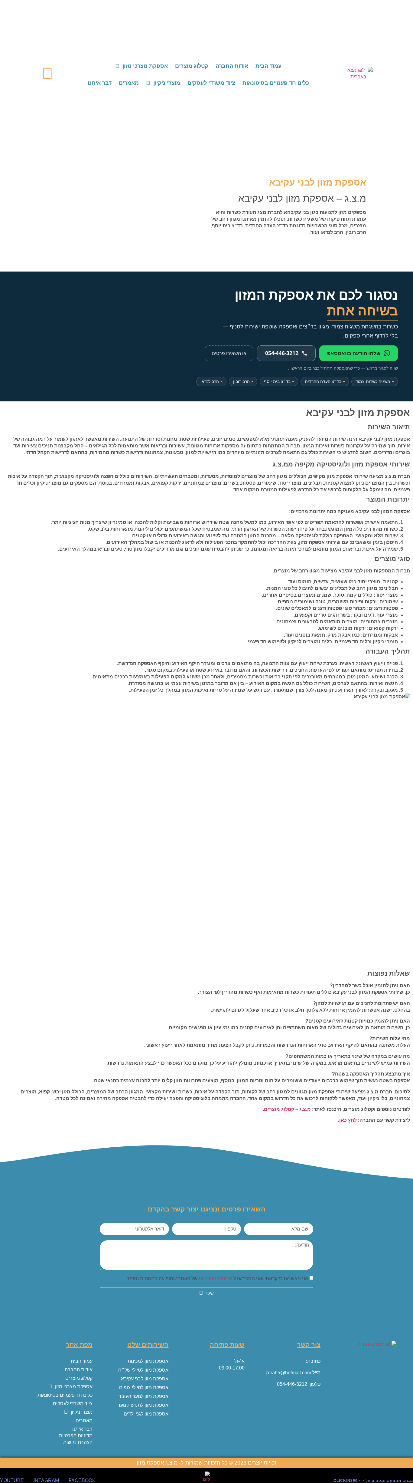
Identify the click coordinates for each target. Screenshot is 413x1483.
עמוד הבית (268, 66)
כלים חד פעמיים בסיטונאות (275, 83)
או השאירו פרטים (229, 353)
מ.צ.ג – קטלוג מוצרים (287, 1109)
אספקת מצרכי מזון (145, 66)
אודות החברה (232, 66)
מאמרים (129, 83)
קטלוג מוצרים (191, 66)
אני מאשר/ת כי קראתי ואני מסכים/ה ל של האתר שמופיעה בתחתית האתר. (216, 1278)
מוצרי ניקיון (166, 83)
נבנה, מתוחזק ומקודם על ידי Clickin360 (373, 1480)
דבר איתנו (100, 83)
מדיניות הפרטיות (215, 1278)
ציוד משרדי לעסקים (211, 83)
